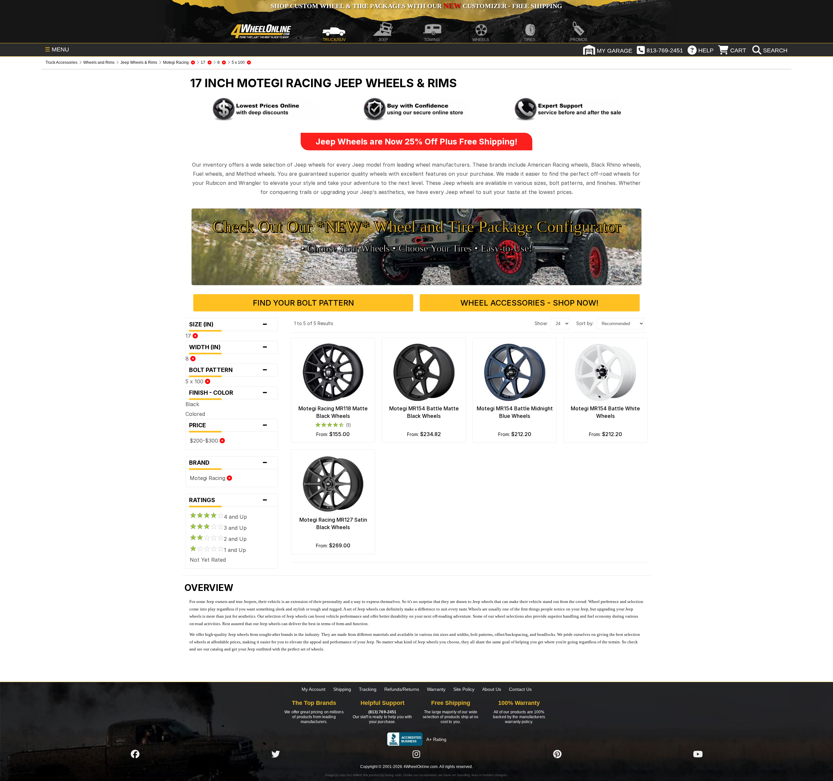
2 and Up (235, 539)
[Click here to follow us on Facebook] (135, 753)
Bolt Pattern (228, 370)
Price (228, 425)
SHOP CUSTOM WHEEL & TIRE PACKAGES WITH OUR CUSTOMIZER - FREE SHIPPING (416, 5)
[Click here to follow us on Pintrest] (557, 753)
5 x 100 (195, 381)
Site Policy (463, 689)
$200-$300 (205, 440)
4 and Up (235, 517)
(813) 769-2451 (382, 712)
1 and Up (235, 550)
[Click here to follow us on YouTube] (697, 753)
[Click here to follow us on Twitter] (275, 753)
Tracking (367, 689)
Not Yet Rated (208, 559)
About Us (491, 689)
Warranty (436, 689)
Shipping (342, 689)
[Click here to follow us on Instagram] (416, 753)
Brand (228, 462)
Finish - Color (228, 392)
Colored (195, 414)
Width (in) (228, 347)
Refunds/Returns (401, 689)
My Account (313, 689)
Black (192, 404)
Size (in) (228, 324)
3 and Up (235, 528)
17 (189, 336)
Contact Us (520, 689)
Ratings (228, 500)
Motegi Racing (208, 478)
